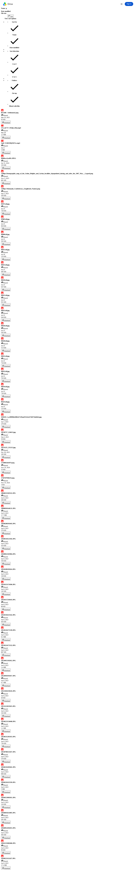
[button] (122, 4)
